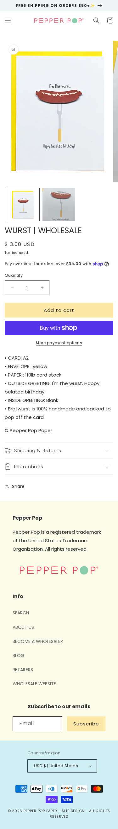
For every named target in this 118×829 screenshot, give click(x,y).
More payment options (59, 342)
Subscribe (86, 723)
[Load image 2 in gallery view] (59, 204)
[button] (8, 20)
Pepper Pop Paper (40, 810)
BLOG (18, 655)
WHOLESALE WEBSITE (34, 684)
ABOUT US (23, 627)
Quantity (14, 275)
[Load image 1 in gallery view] (22, 204)
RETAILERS (23, 669)
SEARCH (21, 613)
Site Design (73, 810)
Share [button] (18, 486)
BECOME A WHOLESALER (38, 641)
